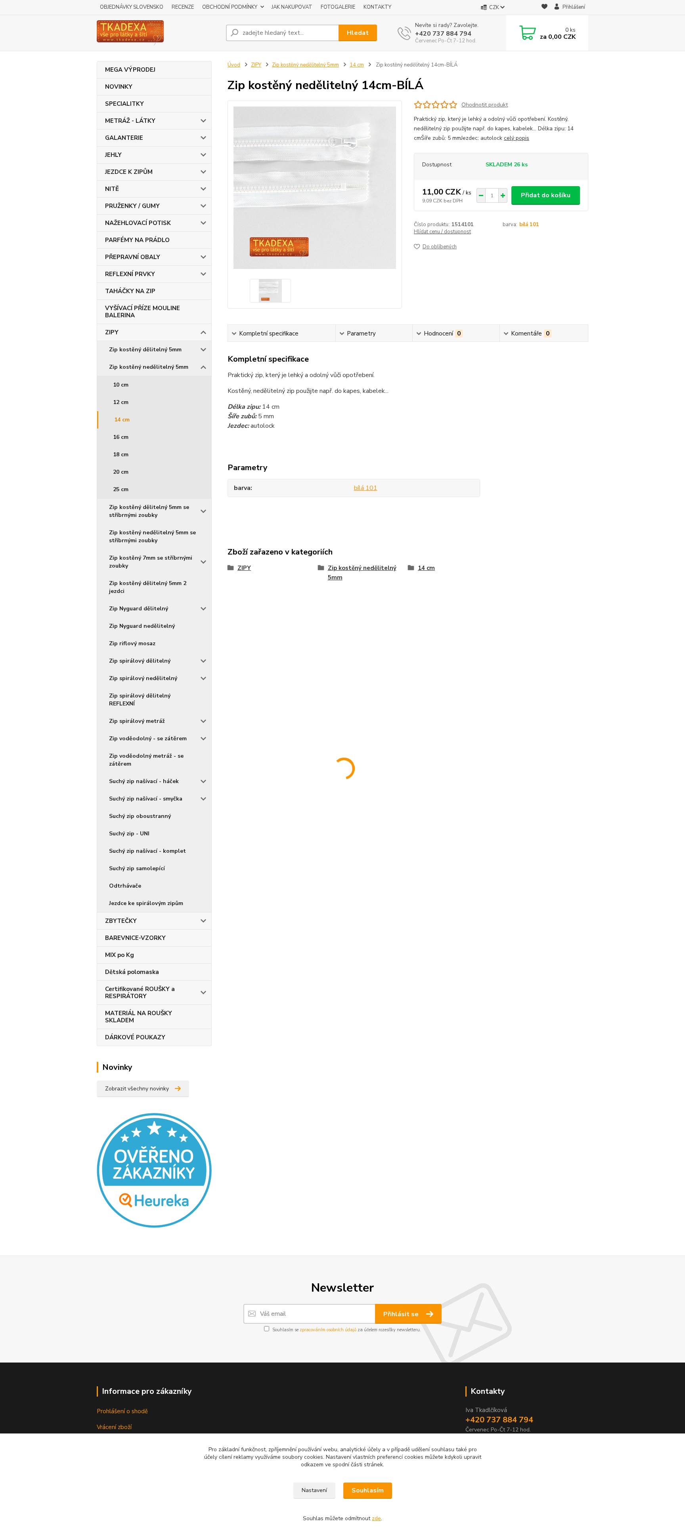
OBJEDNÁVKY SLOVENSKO (131, 7)
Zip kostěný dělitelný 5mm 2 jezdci (147, 587)
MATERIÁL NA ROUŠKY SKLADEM (138, 1016)
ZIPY (112, 332)
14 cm (122, 419)
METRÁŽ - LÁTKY (130, 121)
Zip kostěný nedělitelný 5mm (148, 367)
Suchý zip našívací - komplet (147, 851)
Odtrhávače (125, 886)
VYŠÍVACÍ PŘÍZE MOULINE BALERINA (142, 311)
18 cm (120, 454)
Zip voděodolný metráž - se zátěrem (146, 760)
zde (376, 1518)
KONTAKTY (377, 7)
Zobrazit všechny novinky (137, 1088)
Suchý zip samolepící (137, 868)
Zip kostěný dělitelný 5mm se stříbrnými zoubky (149, 511)
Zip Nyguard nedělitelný (142, 626)
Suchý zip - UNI (129, 833)
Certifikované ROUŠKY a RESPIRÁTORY (140, 992)
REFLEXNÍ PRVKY (130, 274)
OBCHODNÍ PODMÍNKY (229, 7)
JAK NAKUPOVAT (292, 7)
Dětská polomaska (132, 972)
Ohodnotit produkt (484, 105)
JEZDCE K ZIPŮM (129, 172)
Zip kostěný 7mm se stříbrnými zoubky (150, 562)
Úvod (234, 65)
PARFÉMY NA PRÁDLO (137, 240)
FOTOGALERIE (338, 7)
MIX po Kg (119, 955)
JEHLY (113, 155)
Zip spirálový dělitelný (139, 661)
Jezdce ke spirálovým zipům (146, 903)
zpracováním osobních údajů (328, 1330)
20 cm (120, 472)
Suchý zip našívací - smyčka (145, 798)
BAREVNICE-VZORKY (135, 938)
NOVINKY (118, 87)
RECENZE (183, 7)
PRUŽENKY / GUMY (132, 206)
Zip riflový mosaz (132, 643)
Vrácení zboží (114, 1427)
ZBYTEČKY (121, 921)
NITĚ (112, 189)
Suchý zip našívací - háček (144, 781)
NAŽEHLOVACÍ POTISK (138, 223)
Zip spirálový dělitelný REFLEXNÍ (139, 699)
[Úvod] (158, 33)
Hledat (358, 33)
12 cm (120, 402)
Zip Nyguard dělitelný (138, 608)
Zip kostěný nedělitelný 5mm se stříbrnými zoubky (152, 536)
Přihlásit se (401, 1314)
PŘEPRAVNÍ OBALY (132, 257)
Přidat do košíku (545, 195)
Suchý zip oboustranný (140, 816)
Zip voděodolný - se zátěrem (148, 738)
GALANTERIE (124, 138)
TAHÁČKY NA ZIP (130, 291)
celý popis (516, 138)
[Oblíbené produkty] (544, 7)
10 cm (120, 385)
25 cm (120, 489)
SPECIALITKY (124, 104)
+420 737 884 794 (443, 33)
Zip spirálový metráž (137, 721)
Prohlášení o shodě (122, 1411)
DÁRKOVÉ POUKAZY (135, 1037)
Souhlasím (368, 1490)
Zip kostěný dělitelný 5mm (145, 349)
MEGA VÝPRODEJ (130, 70)
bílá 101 (529, 224)
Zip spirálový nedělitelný (143, 678)
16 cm (120, 437)
